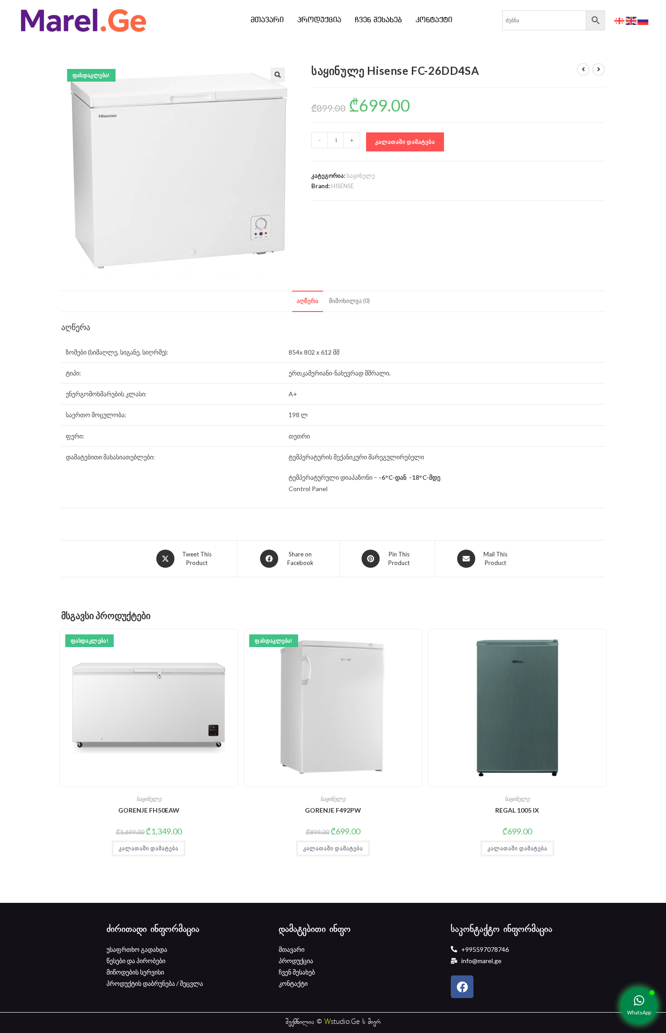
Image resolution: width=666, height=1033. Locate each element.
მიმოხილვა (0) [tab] (349, 300)
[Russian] (643, 20)
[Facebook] (462, 986)
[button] (277, 75)
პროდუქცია (319, 20)
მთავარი (267, 20)
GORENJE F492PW (333, 810)
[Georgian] (620, 20)
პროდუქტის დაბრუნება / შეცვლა (154, 983)
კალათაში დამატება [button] (149, 848)
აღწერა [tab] (308, 300)
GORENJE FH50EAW (148, 810)
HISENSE (342, 186)
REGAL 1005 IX (517, 810)
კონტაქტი (433, 20)
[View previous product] (583, 69)
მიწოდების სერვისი (135, 972)
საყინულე (361, 175)
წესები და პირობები (135, 961)
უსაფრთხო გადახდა (136, 949)
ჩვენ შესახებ (378, 20)
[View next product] (598, 69)
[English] (631, 20)
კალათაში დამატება (405, 141)
